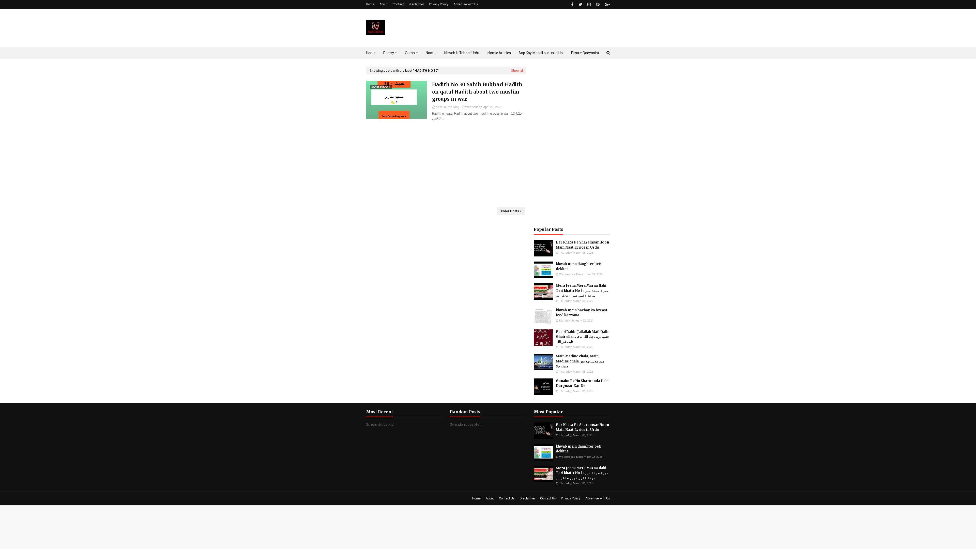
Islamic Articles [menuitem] (499, 53)
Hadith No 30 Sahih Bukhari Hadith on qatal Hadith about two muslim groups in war (477, 91)
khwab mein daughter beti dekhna (578, 266)
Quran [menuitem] (410, 53)
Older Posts (510, 211)
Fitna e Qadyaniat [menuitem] (585, 53)
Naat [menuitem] (429, 53)
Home (370, 4)
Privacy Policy (438, 4)
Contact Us (507, 498)
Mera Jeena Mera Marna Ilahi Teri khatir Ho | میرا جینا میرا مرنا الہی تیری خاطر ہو (582, 290)
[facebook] (572, 4)
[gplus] (606, 4)
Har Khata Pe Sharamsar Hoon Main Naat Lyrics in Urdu (582, 245)
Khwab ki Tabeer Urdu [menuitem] (461, 53)
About (383, 4)
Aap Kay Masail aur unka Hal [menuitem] (540, 53)
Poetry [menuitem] (388, 53)
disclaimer (416, 4)
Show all (517, 70)
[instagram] (589, 4)
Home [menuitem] (371, 53)
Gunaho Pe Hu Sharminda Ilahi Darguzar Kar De (582, 383)
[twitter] (580, 4)
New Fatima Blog (447, 107)
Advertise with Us (465, 4)
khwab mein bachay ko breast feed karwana (581, 312)
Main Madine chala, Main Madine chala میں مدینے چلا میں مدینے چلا (580, 361)
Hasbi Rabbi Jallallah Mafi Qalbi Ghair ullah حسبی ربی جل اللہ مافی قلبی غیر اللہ (582, 337)
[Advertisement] (446, 164)
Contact (398, 4)
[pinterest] (598, 4)
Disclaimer (527, 498)
